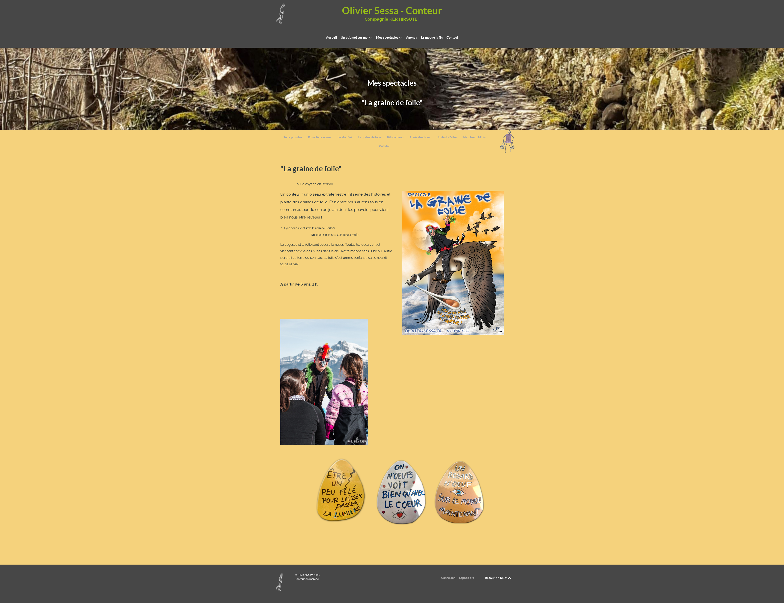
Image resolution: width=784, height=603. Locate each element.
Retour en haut (496, 578)
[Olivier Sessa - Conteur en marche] (280, 582)
